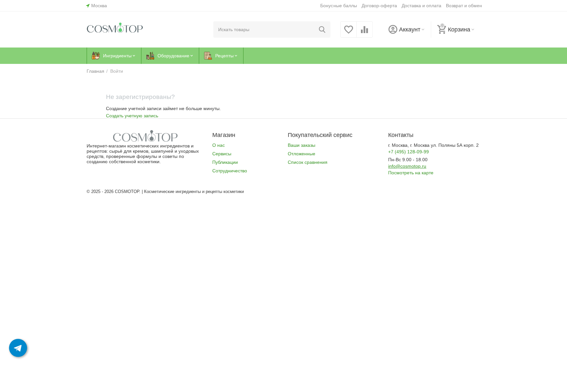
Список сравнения (307, 162)
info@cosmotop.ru (407, 166)
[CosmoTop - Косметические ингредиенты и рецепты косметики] (115, 29)
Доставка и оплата (421, 5)
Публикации (225, 162)
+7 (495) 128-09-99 (408, 151)
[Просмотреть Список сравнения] (364, 33)
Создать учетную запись (132, 115)
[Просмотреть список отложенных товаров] (348, 33)
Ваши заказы (301, 145)
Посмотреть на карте (410, 172)
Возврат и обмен (464, 5)
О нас (218, 145)
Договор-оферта (379, 5)
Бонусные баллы (338, 5)
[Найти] (322, 29)
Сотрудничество (229, 170)
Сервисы (221, 153)
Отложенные (301, 153)
